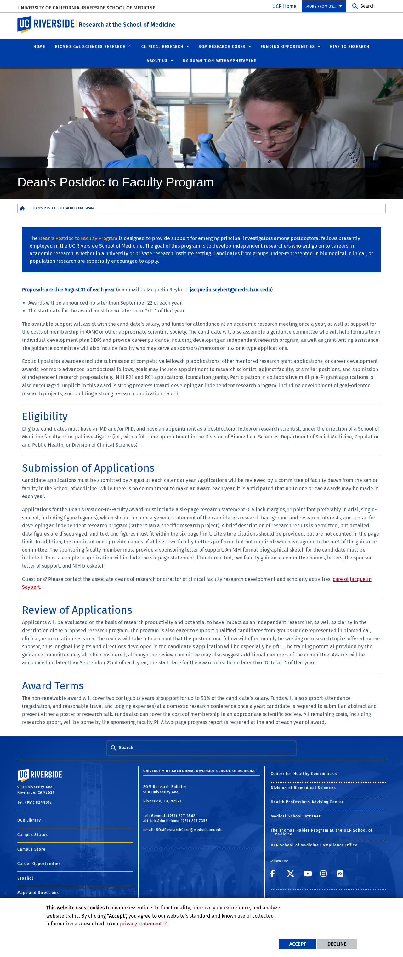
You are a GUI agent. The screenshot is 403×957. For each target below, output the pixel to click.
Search (367, 6)
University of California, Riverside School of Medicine (86, 8)
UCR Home (284, 6)
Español (25, 878)
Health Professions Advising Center (307, 802)
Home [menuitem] (39, 46)
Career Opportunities (39, 864)
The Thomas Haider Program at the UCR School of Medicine (322, 832)
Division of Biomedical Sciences (303, 788)
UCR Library (29, 820)
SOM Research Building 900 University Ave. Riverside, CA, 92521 (165, 794)
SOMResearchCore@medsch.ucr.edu (189, 830)
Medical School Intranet (296, 816)
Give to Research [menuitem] (350, 46)
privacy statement (141, 924)
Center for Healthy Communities (304, 773)
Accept (297, 944)
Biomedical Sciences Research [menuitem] (90, 46)
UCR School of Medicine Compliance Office (314, 845)
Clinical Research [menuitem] (162, 46)
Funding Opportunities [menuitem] (288, 46)
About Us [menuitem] (157, 61)
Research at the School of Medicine (127, 24)
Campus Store (31, 849)
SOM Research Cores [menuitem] (222, 46)
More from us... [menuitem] (321, 6)
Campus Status (32, 835)
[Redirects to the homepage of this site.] (22, 208)
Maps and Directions (38, 893)
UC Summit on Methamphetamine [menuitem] (219, 61)
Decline (337, 944)
